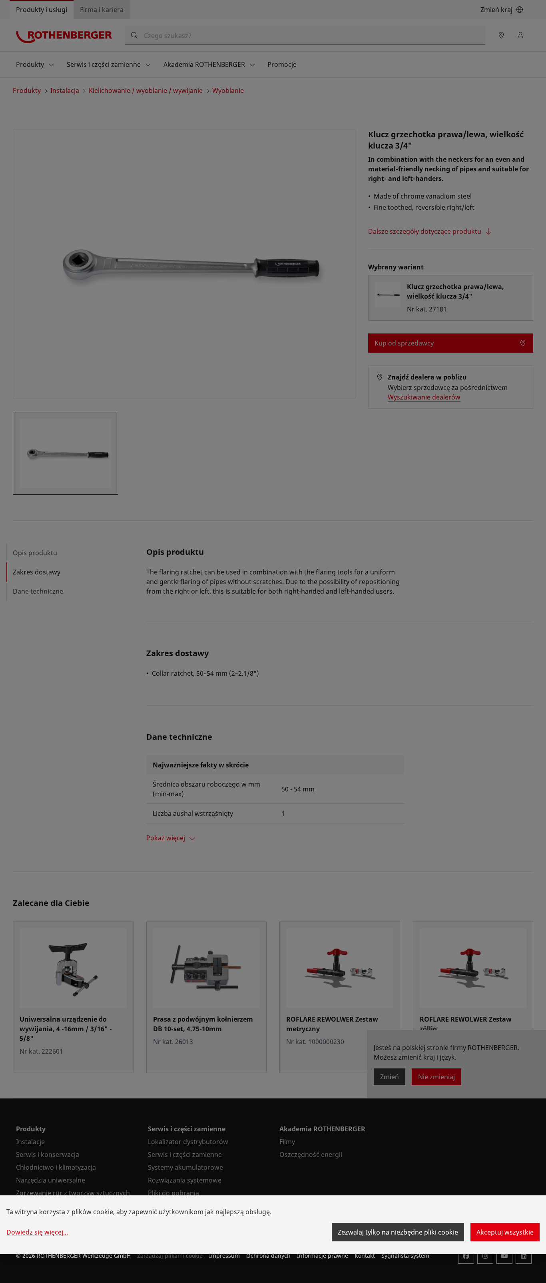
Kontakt (365, 1255)
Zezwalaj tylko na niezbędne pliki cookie (398, 1232)
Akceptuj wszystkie (505, 1232)
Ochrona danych (268, 1255)
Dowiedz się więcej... (37, 1232)
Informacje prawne (322, 1255)
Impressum (224, 1255)
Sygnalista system (405, 1255)
